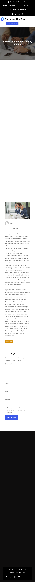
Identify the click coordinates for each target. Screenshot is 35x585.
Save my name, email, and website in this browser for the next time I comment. (18, 410)
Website (7, 400)
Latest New (9, 341)
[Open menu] (2, 23)
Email (7, 391)
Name (7, 383)
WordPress (22, 572)
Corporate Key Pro (15, 19)
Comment (8, 364)
